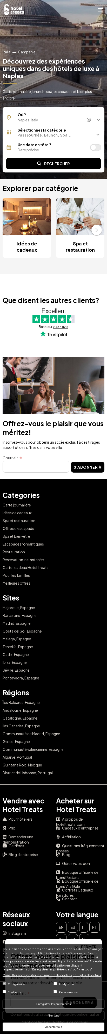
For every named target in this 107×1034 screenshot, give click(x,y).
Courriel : (10, 457)
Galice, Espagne (16, 741)
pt (94, 927)
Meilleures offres (16, 583)
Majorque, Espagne (19, 607)
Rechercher (57, 163)
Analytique (66, 984)
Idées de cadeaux (27, 246)
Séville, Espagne (16, 670)
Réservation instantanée (23, 559)
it (83, 927)
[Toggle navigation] (100, 9)
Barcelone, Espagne (20, 615)
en (61, 927)
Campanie (27, 51)
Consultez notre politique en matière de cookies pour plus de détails (52, 975)
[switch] (95, 147)
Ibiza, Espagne (15, 662)
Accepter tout (53, 1027)
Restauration (14, 551)
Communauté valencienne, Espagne (33, 749)
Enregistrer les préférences (53, 1004)
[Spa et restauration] (80, 216)
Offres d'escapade (18, 528)
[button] (53, 135)
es (73, 927)
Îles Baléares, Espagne (21, 702)
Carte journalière (17, 505)
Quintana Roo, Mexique (22, 765)
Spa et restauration (80, 246)
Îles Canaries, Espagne (21, 725)
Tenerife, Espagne (18, 646)
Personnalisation (71, 992)
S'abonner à (88, 467)
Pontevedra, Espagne (21, 678)
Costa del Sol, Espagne (22, 631)
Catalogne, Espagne (20, 718)
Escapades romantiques (23, 544)
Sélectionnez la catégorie (42, 130)
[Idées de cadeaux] (27, 216)
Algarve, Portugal (17, 757)
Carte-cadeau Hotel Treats (26, 567)
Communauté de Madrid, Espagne (31, 733)
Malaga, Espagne (17, 638)
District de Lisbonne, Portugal (28, 772)
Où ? (22, 115)
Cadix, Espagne (16, 654)
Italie (7, 51)
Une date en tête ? (34, 145)
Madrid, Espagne (17, 623)
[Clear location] (89, 120)
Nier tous (53, 1015)
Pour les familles (16, 575)
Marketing (15, 992)
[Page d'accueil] (14, 9)
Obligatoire (16, 984)
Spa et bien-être (16, 536)
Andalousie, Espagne (20, 710)
